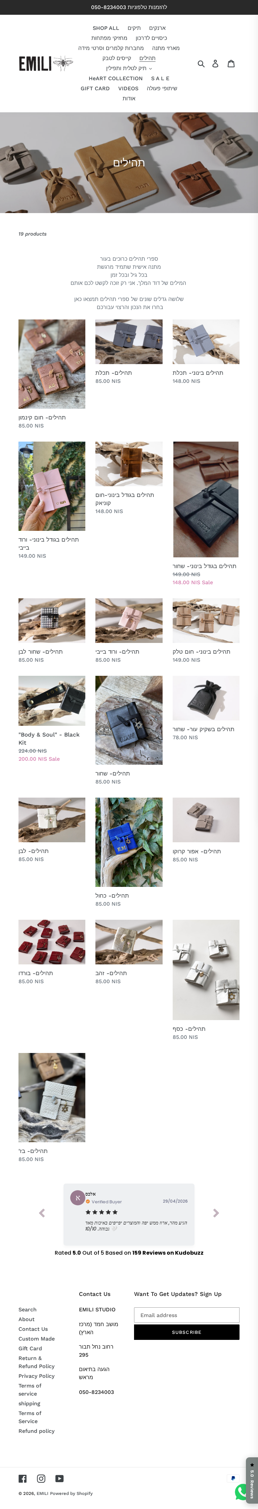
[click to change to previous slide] (41, 1214)
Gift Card (30, 1348)
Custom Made (36, 1339)
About (26, 1319)
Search (27, 1309)
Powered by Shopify (71, 1493)
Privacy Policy (36, 1376)
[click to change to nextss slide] (216, 1214)
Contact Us (33, 1329)
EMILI (42, 1493)
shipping (29, 1403)
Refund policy (36, 1431)
